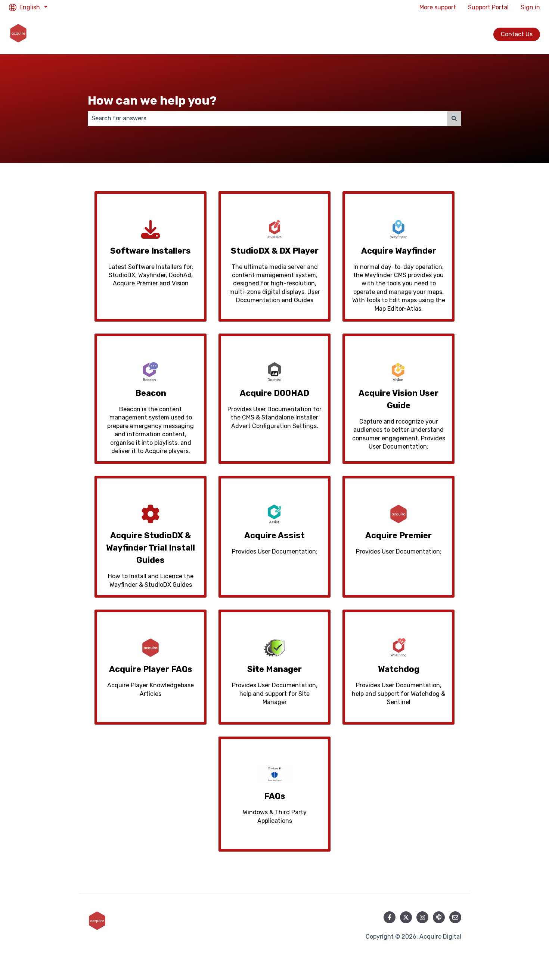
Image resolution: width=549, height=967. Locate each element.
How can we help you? (152, 100)
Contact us (517, 34)
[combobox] (267, 118)
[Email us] (455, 917)
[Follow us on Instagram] (422, 917)
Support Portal (488, 7)
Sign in (530, 7)
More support (437, 7)
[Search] (454, 118)
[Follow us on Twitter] (406, 917)
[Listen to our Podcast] (439, 917)
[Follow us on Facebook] (390, 917)
